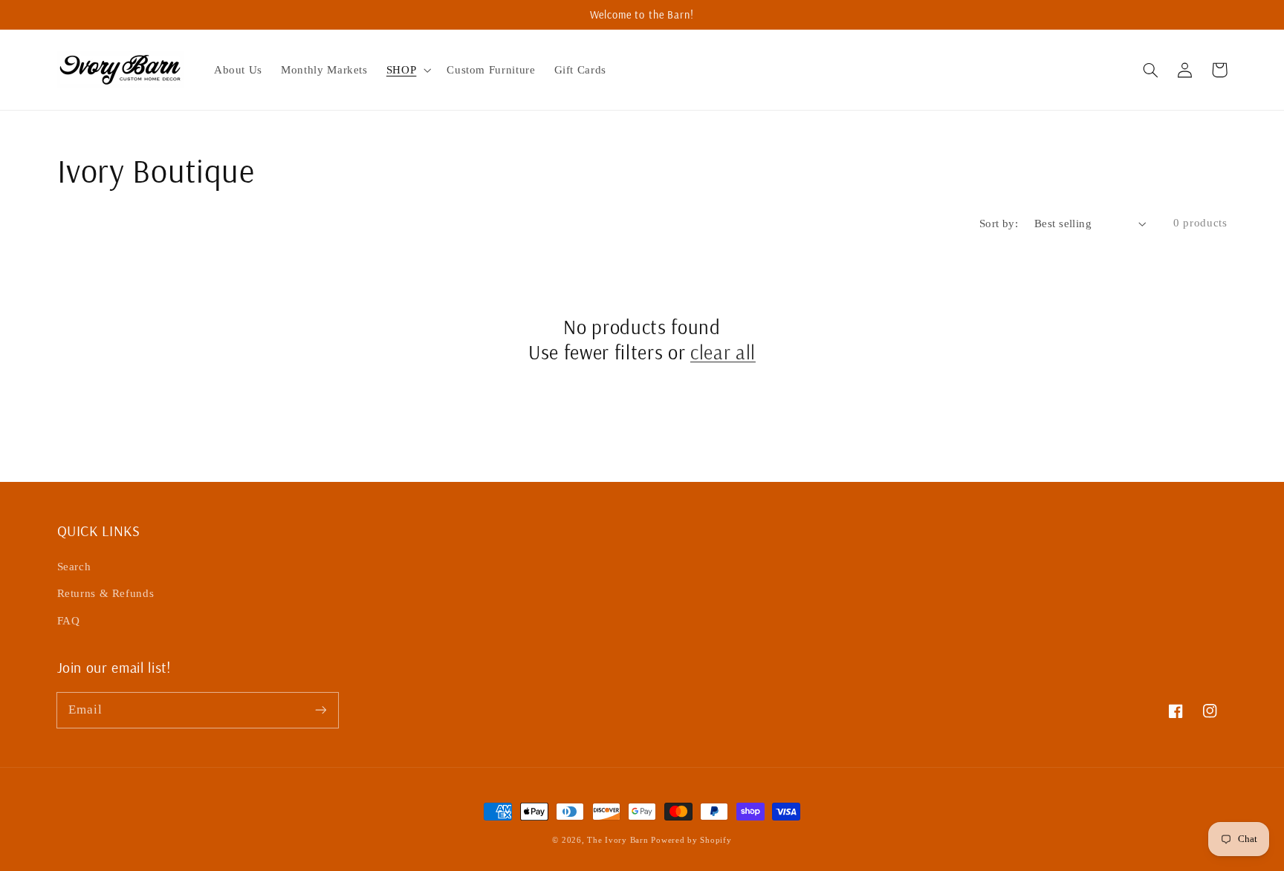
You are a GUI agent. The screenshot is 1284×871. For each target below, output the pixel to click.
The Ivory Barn (619, 840)
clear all (723, 352)
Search (74, 566)
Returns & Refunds (106, 593)
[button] (1151, 70)
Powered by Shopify (691, 840)
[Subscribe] (320, 710)
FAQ (68, 621)
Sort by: (998, 223)
